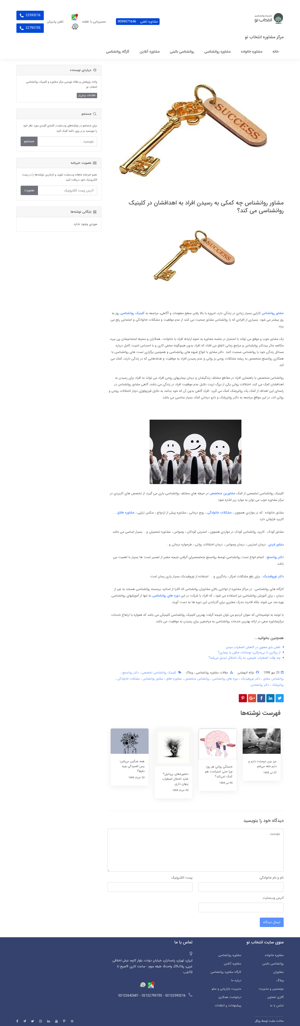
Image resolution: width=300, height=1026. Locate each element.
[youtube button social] (56, 1021)
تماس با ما (277, 1005)
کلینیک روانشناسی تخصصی (158, 672)
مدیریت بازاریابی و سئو (226, 988)
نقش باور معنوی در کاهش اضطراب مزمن (253, 647)
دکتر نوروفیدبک (250, 678)
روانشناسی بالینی (273, 963)
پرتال (257, 1021)
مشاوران (278, 972)
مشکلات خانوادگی (219, 512)
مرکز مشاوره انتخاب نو (264, 37)
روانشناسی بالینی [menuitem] (182, 51)
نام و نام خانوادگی (272, 877)
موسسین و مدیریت (271, 988)
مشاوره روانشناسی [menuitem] (217, 51)
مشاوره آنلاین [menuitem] (150, 51)
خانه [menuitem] (275, 51)
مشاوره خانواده (274, 955)
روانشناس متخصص (197, 678)
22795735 (32, 27)
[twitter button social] (32, 1021)
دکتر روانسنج (130, 672)
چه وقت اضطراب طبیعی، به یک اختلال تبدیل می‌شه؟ (244, 657)
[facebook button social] (17, 1021)
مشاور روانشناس (152, 678)
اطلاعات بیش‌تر (87, 95)
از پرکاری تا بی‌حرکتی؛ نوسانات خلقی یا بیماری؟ (249, 652)
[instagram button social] (40, 1021)
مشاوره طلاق (173, 678)
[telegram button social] (24, 1021)
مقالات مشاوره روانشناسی (211, 672)
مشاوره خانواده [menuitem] (251, 51)
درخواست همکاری (229, 997)
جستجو (29, 141)
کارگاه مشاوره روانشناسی (226, 972)
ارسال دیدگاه (271, 922)
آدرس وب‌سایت (273, 897)
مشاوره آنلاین (232, 963)
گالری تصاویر (276, 997)
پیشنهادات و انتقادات (228, 1005)
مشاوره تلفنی (138, 21)
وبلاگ (189, 672)
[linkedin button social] (48, 1021)
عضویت (29, 190)
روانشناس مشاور (273, 678)
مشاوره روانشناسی (229, 955)
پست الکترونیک (181, 877)
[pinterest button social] (64, 1021)
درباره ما (236, 980)
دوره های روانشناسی (224, 678)
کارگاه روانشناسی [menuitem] (117, 51)
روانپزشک (277, 684)
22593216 (32, 15)
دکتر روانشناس (260, 684)
